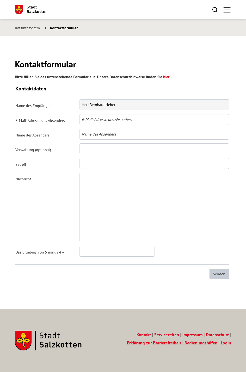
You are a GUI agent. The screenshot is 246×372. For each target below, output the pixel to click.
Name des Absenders (32, 135)
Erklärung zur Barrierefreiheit (154, 343)
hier (166, 76)
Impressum (192, 334)
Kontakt (143, 334)
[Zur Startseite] (31, 9)
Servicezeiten (166, 334)
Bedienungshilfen (200, 343)
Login (226, 343)
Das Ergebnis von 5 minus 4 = (39, 252)
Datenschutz (217, 334)
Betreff (20, 164)
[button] (214, 9)
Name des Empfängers (33, 105)
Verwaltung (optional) (33, 149)
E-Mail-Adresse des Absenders (40, 120)
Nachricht (23, 179)
